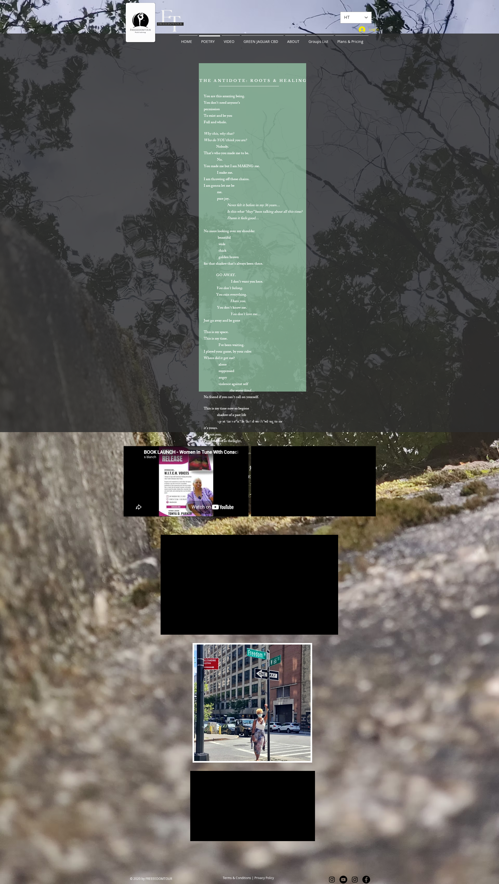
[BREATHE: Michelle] (254, 421)
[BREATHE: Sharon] (189, 421)
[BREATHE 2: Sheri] (226, 421)
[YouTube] (343, 879)
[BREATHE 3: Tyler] (264, 421)
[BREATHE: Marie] (203, 421)
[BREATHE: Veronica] (259, 421)
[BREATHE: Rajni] (240, 421)
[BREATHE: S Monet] (217, 421)
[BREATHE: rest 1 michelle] (287, 421)
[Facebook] (366, 879)
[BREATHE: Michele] (231, 421)
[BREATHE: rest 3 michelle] (297, 421)
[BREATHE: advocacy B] (301, 421)
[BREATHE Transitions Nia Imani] (315, 421)
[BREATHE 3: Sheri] (250, 421)
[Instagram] (332, 879)
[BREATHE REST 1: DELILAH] (273, 421)
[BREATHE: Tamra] (194, 421)
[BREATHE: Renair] (222, 421)
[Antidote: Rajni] (184, 422)
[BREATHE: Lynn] (208, 421)
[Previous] (28, 232)
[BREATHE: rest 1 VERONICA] (283, 421)
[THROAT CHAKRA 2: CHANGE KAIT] (311, 421)
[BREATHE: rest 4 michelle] (306, 421)
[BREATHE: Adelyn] (212, 421)
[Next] (471, 232)
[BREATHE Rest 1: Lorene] (269, 421)
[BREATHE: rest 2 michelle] (292, 421)
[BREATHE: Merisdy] (198, 421)
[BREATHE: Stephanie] (236, 421)
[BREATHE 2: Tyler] (245, 421)
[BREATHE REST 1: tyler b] (278, 421)
